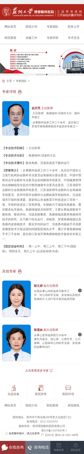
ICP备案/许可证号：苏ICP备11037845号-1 (42, 430)
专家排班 (52, 37)
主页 (9, 81)
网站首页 (10, 26)
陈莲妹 (46, 329)
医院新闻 (10, 37)
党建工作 (31, 37)
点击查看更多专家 (37, 370)
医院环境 (68, 394)
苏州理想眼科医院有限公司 (48, 426)
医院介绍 (31, 26)
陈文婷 (46, 285)
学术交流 (74, 37)
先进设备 (13, 394)
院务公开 (74, 26)
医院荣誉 (41, 394)
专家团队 (52, 26)
